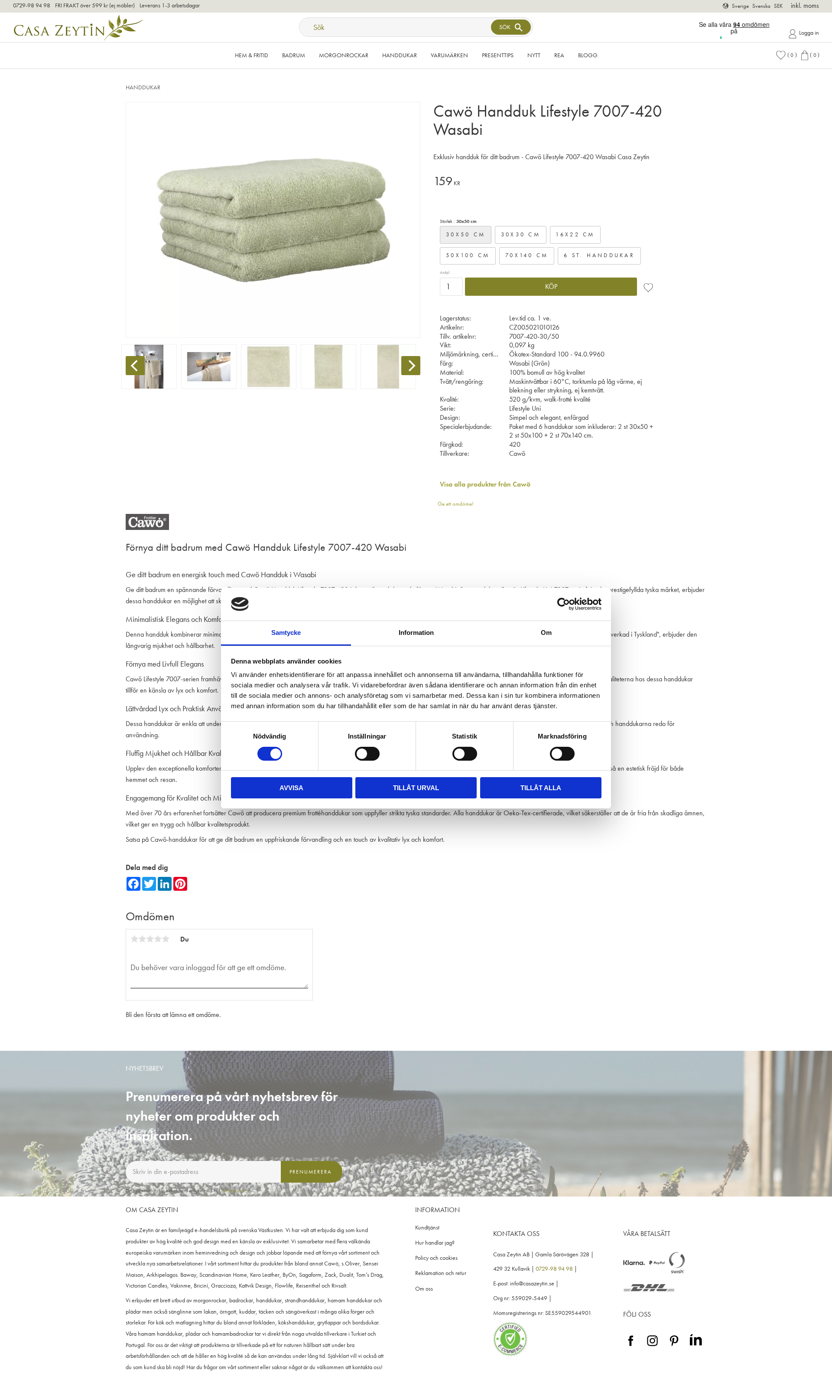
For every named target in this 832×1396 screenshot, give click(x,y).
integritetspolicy (235, 1190)
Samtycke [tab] (286, 632)
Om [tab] (546, 632)
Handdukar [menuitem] (399, 55)
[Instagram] (652, 1346)
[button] (786, 55)
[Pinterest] (674, 1346)
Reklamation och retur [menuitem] (440, 1273)
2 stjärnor (142, 939)
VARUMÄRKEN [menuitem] (449, 55)
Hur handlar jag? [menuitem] (435, 1242)
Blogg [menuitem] (588, 55)
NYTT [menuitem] (533, 55)
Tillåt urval (416, 787)
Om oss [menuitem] (424, 1288)
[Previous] (135, 365)
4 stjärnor (158, 939)
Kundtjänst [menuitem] (427, 1227)
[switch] (367, 754)
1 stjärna (134, 939)
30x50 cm (465, 234)
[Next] (410, 365)
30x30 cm (520, 234)
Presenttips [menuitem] (498, 55)
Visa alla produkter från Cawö (485, 484)
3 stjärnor (150, 939)
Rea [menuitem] (559, 55)
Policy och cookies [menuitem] (436, 1258)
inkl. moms (805, 5)
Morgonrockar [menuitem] (343, 55)
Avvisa (291, 787)
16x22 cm (575, 234)
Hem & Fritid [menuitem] (251, 55)
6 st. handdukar (599, 255)
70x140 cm (526, 255)
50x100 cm (468, 255)
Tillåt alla (540, 787)
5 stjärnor (165, 939)
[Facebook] (630, 1346)
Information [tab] (416, 632)
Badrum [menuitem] (293, 55)
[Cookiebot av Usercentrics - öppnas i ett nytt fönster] (563, 604)
